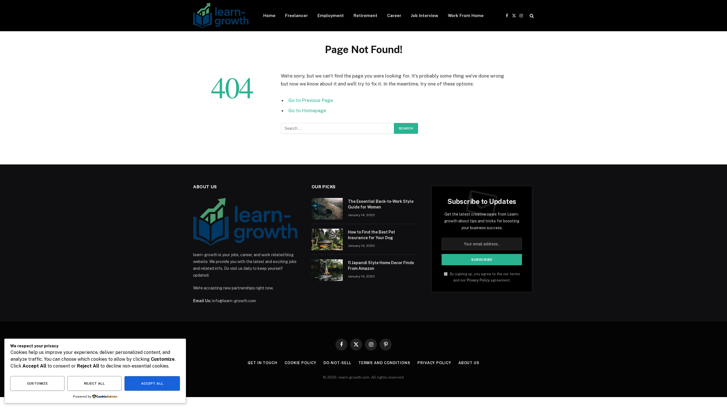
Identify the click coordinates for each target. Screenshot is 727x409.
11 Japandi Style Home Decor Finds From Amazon (381, 265)
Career (394, 15)
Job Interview (424, 15)
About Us (468, 363)
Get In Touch (262, 363)
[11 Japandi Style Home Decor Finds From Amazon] (327, 270)
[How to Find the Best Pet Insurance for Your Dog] (327, 239)
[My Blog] (220, 15)
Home (269, 15)
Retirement (365, 15)
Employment (330, 15)
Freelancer (296, 15)
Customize (37, 383)
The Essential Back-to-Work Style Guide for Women (380, 204)
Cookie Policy (300, 363)
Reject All (94, 383)
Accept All (152, 383)
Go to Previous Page (310, 100)
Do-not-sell (337, 363)
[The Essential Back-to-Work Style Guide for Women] (327, 209)
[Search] (531, 15)
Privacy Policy (478, 280)
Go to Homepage (307, 110)
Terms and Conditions (384, 363)
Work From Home (466, 15)
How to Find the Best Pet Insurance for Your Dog (371, 235)
